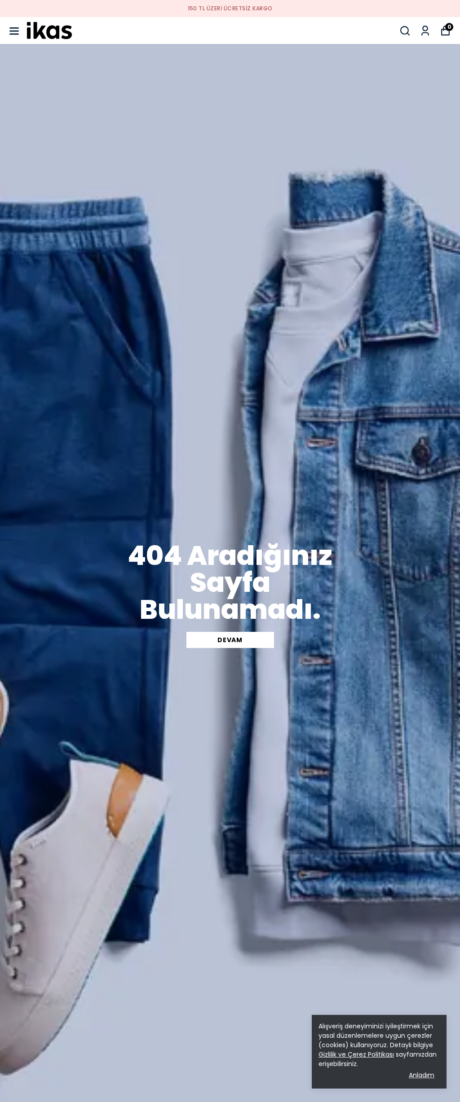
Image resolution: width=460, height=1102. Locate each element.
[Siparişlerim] (425, 30)
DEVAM (230, 639)
